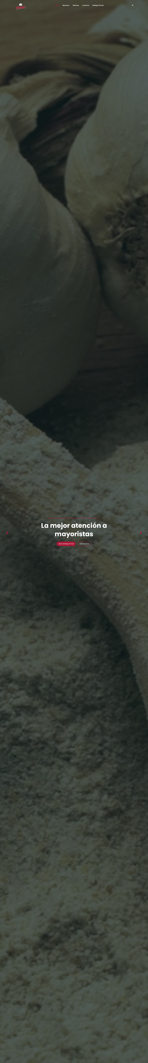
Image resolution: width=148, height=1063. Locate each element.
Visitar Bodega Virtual (22, 546)
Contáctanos (41, 546)
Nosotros (66, 5)
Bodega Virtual (98, 5)
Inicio (57, 5)
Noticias (76, 5)
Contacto (85, 5)
